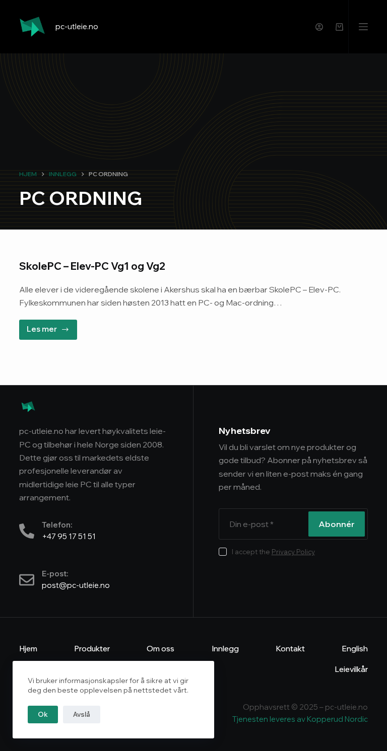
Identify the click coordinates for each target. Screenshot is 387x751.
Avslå (81, 714)
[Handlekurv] (339, 27)
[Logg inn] (319, 27)
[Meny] (363, 26)
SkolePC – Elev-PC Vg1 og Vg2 (92, 266)
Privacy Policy (293, 552)
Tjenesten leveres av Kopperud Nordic (300, 719)
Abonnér (336, 524)
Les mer (52, 327)
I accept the (273, 552)
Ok (43, 714)
